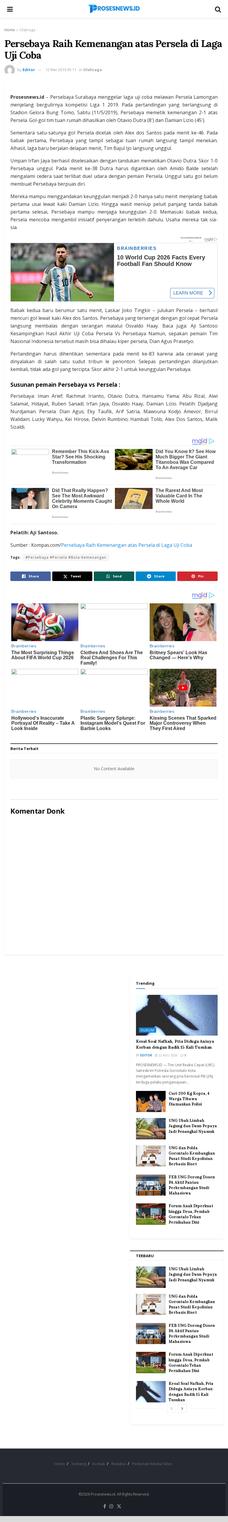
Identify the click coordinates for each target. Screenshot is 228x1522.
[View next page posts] (182, 1408)
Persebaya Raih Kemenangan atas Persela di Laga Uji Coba (126, 545)
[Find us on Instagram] (111, 1506)
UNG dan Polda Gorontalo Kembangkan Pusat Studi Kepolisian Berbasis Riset (192, 1156)
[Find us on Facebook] (104, 1506)
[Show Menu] (10, 9)
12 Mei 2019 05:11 (60, 69)
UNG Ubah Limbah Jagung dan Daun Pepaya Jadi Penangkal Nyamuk (193, 1126)
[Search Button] (218, 9)
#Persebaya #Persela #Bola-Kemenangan (66, 557)
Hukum (147, 1030)
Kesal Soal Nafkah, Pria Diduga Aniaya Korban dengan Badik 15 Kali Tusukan (175, 1044)
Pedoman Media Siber (152, 1463)
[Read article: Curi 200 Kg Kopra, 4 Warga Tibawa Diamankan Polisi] (151, 1101)
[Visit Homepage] (114, 9)
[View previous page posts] (171, 1408)
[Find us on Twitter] (119, 1506)
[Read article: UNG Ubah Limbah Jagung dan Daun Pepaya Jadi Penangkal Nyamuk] (151, 1128)
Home (9, 29)
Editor (29, 69)
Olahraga (27, 29)
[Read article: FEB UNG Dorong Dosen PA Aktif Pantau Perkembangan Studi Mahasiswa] (151, 1185)
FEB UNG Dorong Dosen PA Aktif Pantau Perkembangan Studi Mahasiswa (192, 1185)
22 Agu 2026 (168, 1055)
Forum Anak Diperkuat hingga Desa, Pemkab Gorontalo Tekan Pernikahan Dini (191, 1214)
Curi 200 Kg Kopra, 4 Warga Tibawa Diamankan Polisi (189, 1099)
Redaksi (118, 1463)
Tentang (78, 1463)
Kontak (98, 1463)
